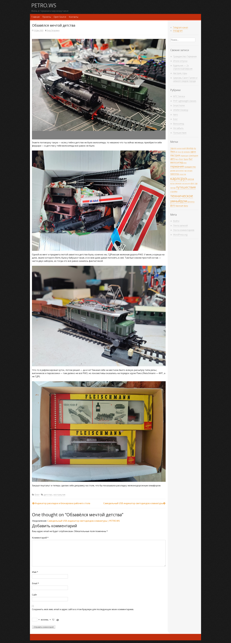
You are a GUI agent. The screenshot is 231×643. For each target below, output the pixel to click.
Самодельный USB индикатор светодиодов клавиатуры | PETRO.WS (83, 520)
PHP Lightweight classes (184, 100)
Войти (176, 221)
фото (173, 205)
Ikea (172, 151)
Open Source (60, 16)
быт (190, 158)
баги (177, 159)
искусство (183, 174)
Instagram (178, 30)
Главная (35, 16)
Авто (175, 114)
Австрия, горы (180, 73)
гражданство (190, 166)
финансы (191, 202)
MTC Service (179, 96)
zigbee (193, 151)
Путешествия (179, 132)
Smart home (179, 105)
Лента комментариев (183, 230)
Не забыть (178, 128)
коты (172, 183)
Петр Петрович (53, 30)
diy (195, 148)
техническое (181, 195)
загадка (189, 171)
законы (174, 173)
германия (177, 166)
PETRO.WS (43, 5)
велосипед (176, 162)
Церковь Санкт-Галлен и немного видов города (185, 79)
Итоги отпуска (180, 60)
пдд (196, 183)
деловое (172, 171)
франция (179, 205)
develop (189, 148)
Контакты (73, 16)
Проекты (46, 16)
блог (181, 159)
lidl (176, 152)
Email (35, 583)
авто (172, 158)
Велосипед (178, 123)
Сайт (34, 594)
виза (184, 163)
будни (186, 159)
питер (173, 187)
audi (184, 148)
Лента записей (180, 225)
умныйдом (178, 201)
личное (178, 183)
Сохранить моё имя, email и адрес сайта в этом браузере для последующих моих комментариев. (83, 609)
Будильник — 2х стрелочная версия (182, 67)
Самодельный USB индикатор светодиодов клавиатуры (133, 503)
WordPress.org (180, 234)
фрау (186, 205)
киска (190, 179)
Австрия (175, 155)
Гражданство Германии (185, 56)
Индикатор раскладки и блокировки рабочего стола (62, 503)
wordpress (187, 152)
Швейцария (193, 155)
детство (48, 494)
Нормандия (184, 156)
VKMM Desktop (180, 110)
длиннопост (180, 171)
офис (192, 183)
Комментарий (40, 537)
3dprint (173, 148)
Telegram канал (180, 27)
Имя (35, 572)
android (179, 148)
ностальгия (59, 494)
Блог (37, 494)
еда (185, 171)
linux (179, 152)
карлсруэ (178, 178)
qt (182, 152)
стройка (173, 191)
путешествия (186, 187)
